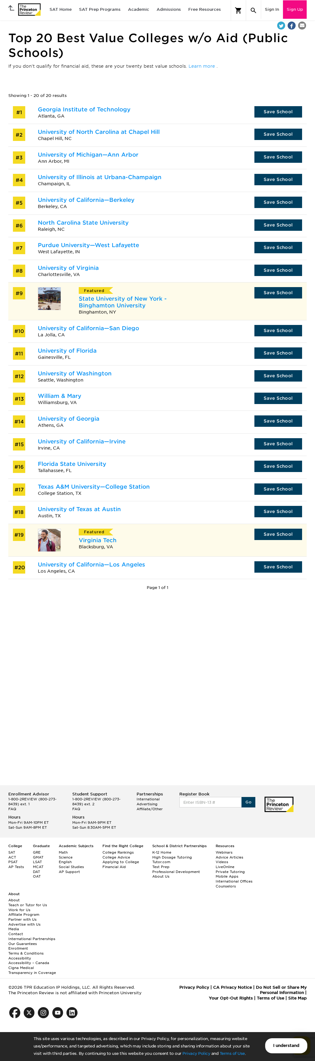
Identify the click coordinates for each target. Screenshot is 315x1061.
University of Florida (67, 350)
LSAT (37, 862)
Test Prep (160, 867)
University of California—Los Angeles (91, 564)
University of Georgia (68, 418)
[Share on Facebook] (292, 26)
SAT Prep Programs (100, 9)
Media (13, 929)
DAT (36, 872)
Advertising (147, 804)
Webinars (224, 852)
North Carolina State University (83, 222)
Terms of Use (232, 1053)
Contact (15, 934)
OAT (37, 876)
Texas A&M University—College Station (94, 486)
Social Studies (71, 867)
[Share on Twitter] (281, 26)
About (14, 900)
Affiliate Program (23, 914)
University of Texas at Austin (79, 509)
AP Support (69, 872)
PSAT (13, 862)
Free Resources (204, 9)
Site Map (297, 998)
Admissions (169, 9)
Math (63, 852)
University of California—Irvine (82, 441)
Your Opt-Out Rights (231, 998)
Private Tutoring (230, 872)
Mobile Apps (227, 876)
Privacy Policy (196, 1053)
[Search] (253, 10)
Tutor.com (161, 862)
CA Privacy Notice (232, 987)
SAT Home (61, 9)
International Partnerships (31, 939)
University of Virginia (68, 268)
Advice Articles (229, 857)
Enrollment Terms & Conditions (26, 950)
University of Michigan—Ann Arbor (88, 154)
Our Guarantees (22, 944)
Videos (222, 862)
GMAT (38, 857)
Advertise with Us (24, 924)
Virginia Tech (98, 540)
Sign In (272, 9)
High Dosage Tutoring (172, 857)
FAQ (12, 809)
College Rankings (118, 852)
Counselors (226, 886)
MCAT (38, 867)
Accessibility (19, 958)
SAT (11, 852)
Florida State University (72, 464)
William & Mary (59, 396)
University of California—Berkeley (86, 200)
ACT (12, 857)
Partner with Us (22, 919)
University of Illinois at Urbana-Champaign (99, 177)
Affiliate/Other (150, 809)
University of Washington (75, 373)
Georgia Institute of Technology (84, 109)
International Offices (234, 881)
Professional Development (176, 872)
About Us (160, 876)
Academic (138, 9)
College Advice (116, 857)
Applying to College (120, 862)
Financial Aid (114, 867)
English (65, 862)
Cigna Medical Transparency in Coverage (32, 970)
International (148, 799)
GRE (37, 852)
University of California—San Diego (88, 328)
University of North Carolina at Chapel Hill (99, 132)
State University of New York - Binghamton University (123, 302)
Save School (278, 111)
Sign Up (295, 9)
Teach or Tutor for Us (27, 905)
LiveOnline (225, 867)
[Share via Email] (302, 26)
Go (248, 802)
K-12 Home (161, 852)
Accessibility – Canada (28, 963)
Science (66, 857)
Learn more (203, 66)
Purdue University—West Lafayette (88, 245)
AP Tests (16, 867)
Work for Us (19, 910)
